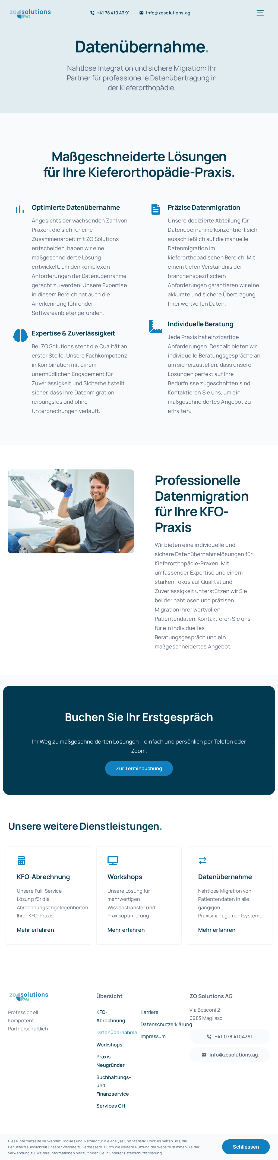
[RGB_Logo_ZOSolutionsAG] (30, 8)
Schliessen (246, 1146)
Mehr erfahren (35, 929)
